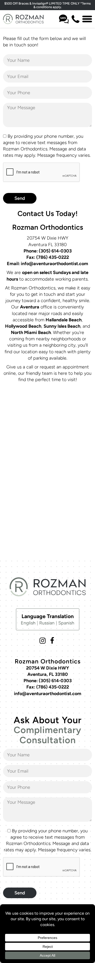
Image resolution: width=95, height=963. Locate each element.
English (28, 623)
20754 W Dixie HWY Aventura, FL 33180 (46, 674)
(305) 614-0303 (55, 251)
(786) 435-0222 (52, 257)
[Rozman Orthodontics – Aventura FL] (23, 19)
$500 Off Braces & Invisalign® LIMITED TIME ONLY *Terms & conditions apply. (47, 5)
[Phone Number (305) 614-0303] (75, 19)
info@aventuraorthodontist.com (54, 263)
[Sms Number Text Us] (64, 19)
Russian (46, 623)
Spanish (66, 623)
